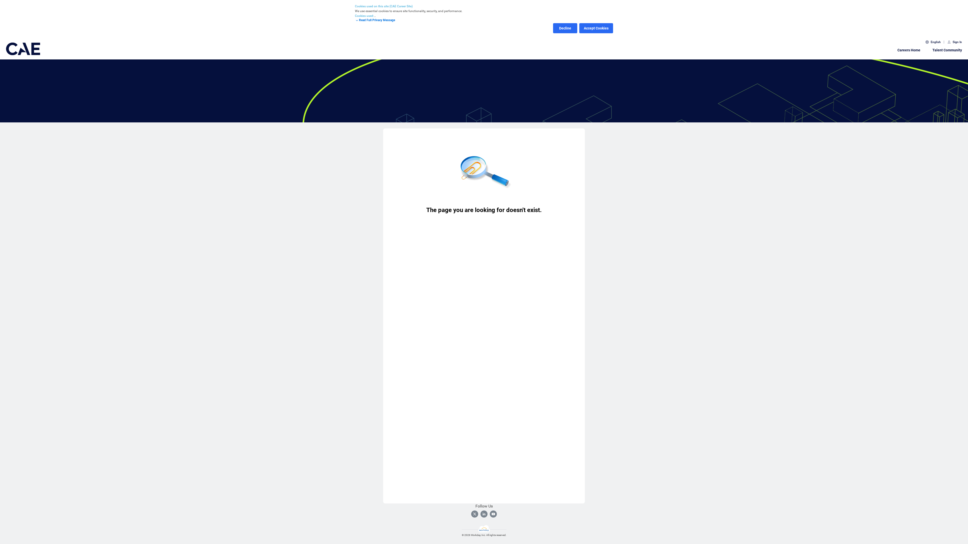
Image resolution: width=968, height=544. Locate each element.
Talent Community (947, 50)
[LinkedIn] (484, 514)
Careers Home (908, 50)
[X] (474, 514)
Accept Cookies (596, 28)
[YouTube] (493, 514)
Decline (565, 28)
